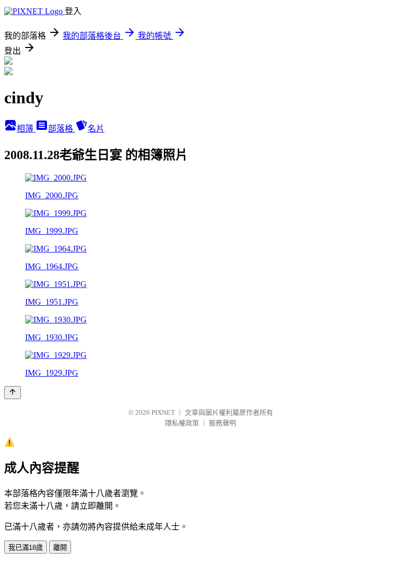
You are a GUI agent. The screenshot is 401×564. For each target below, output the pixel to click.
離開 (60, 547)
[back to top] (12, 392)
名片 (96, 128)
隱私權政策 (182, 423)
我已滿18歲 (25, 547)
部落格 (61, 128)
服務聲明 (222, 423)
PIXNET (163, 412)
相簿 (26, 128)
